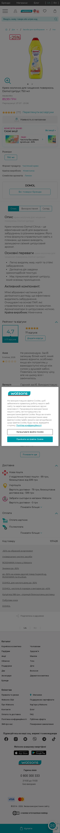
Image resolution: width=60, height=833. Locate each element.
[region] (30, 416)
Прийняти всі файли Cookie (30, 439)
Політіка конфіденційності (29, 425)
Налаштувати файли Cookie (30, 432)
